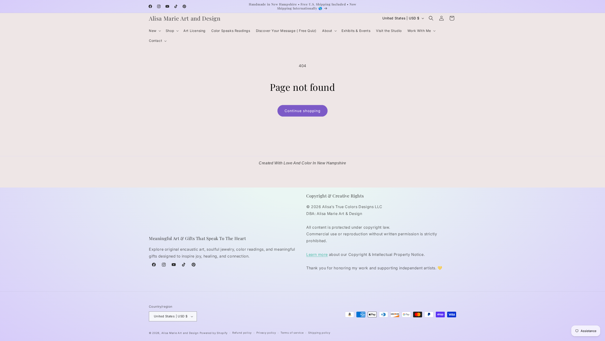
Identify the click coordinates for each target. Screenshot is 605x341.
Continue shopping (302, 111)
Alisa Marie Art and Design (180, 333)
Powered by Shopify (214, 333)
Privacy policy (266, 332)
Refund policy (242, 332)
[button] (154, 31)
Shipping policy (319, 332)
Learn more (317, 254)
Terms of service (292, 332)
